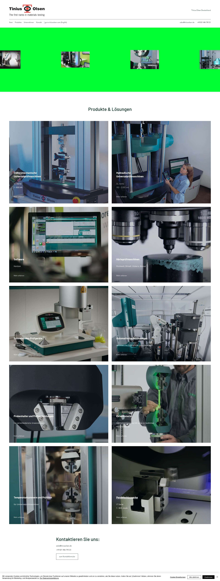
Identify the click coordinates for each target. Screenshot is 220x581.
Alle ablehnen (194, 577)
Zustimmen (208, 577)
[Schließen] (217, 577)
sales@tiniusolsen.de (187, 22)
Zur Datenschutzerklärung (49, 578)
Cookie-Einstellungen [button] (178, 577)
